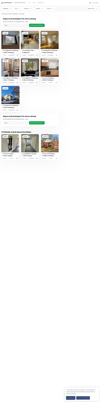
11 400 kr (44, 60)
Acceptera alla (70, 398)
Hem (34, 2)
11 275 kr (25, 33)
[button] (3, 40)
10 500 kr (45, 136)
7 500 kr (5, 60)
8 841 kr (5, 136)
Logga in (96, 2)
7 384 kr (44, 33)
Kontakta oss (40, 2)
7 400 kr (5, 88)
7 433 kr (25, 136)
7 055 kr (5, 33)
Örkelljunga (5, 8)
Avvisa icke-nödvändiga (83, 398)
